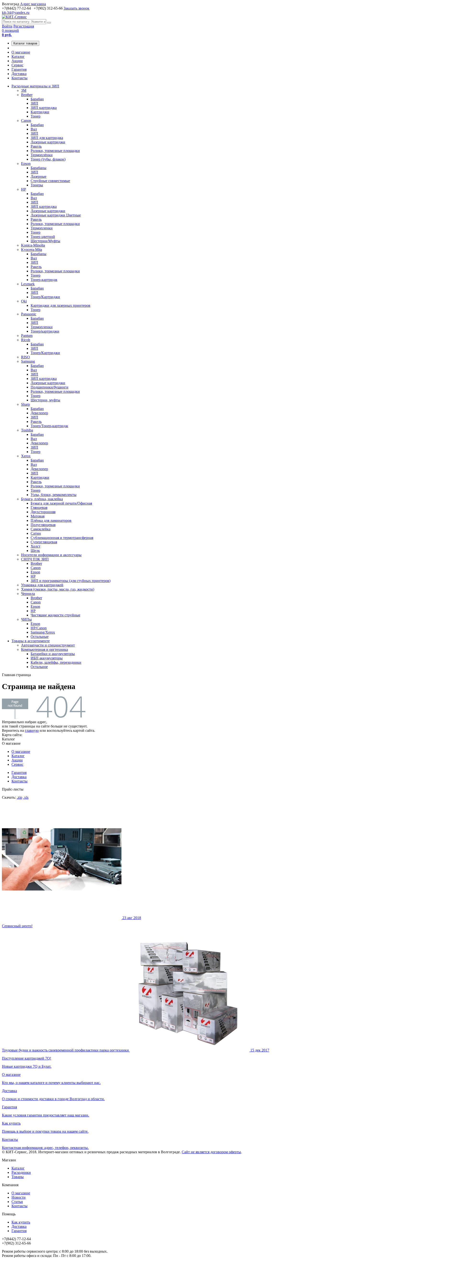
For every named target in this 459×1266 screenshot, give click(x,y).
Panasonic (28, 314)
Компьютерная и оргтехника (44, 649)
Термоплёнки (42, 155)
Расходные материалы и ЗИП (35, 86)
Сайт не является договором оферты (211, 1152)
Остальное (39, 667)
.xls (25, 797)
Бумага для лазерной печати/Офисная (61, 503)
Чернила (28, 594)
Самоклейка (40, 529)
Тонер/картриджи (45, 331)
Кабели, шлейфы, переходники (56, 662)
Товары (17, 1177)
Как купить (20, 1222)
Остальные (40, 637)
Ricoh (25, 340)
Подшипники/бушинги (49, 387)
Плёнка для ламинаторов (51, 520)
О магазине (20, 52)
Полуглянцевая (43, 525)
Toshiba (27, 430)
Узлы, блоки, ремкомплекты (53, 495)
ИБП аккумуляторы (47, 658)
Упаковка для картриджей (42, 585)
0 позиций (10, 32)
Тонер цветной (43, 237)
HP (23, 189)
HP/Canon (39, 628)
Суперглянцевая (44, 542)
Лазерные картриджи (48, 142)
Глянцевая (39, 508)
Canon (26, 121)
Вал (34, 129)
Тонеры (37, 185)
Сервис (17, 65)
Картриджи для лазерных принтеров (60, 305)
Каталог (18, 56)
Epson (26, 164)
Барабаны (38, 168)
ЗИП (34, 103)
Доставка (19, 74)
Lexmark (28, 284)
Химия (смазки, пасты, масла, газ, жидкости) (57, 589)
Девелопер (39, 413)
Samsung (28, 361)
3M (23, 90)
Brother (27, 95)
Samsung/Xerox (43, 632)
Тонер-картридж (44, 280)
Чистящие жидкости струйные (55, 615)
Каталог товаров (25, 43)
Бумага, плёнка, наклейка (42, 499)
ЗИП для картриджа (47, 138)
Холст (35, 546)
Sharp (25, 404)
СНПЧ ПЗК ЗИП (35, 559)
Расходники (21, 1172)
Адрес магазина (33, 4)
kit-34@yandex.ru (15, 13)
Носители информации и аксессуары (51, 555)
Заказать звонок (76, 8)
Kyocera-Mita (31, 250)
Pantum (27, 336)
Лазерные (38, 176)
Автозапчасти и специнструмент (48, 645)
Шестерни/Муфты (45, 241)
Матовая (37, 516)
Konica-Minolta (33, 245)
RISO (25, 357)
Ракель (36, 146)
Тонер (35, 116)
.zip (19, 797)
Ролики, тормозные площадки (55, 151)
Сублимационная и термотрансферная (62, 538)
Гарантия (19, 69)
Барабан (37, 99)
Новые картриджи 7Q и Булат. (135, 1058)
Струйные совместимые (50, 181)
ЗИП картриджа (44, 108)
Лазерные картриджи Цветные (56, 215)
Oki (24, 301)
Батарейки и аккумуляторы (53, 654)
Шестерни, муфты (45, 400)
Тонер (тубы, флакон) (48, 159)
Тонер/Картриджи (45, 297)
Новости (18, 1197)
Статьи (17, 1202)
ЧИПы (26, 619)
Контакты (19, 78)
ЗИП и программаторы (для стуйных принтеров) (70, 581)
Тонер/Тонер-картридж (49, 426)
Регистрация (23, 26)
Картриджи (40, 112)
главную (32, 730)
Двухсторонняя (43, 512)
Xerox (26, 456)
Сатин (36, 533)
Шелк (35, 551)
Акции (17, 61)
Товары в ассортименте (30, 641)
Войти (7, 26)
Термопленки (42, 228)
